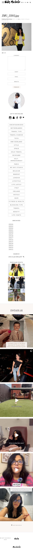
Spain (16, 148)
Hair (16, 198)
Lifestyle (16, 181)
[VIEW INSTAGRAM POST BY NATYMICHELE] (31, 345)
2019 (11, 234)
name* (16, 71)
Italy (16, 188)
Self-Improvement (16, 159)
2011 (11, 249)
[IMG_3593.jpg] (16, 36)
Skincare (17, 155)
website (16, 81)
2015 (11, 241)
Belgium (16, 171)
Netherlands (16, 128)
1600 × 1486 (15, 19)
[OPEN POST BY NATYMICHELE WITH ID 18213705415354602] (16, 365)
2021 (11, 230)
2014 (11, 243)
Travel (16, 208)
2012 (11, 247)
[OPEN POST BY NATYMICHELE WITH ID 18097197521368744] (16, 330)
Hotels (16, 194)
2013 (11, 245)
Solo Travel (16, 152)
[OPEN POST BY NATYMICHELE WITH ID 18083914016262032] (16, 400)
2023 (11, 226)
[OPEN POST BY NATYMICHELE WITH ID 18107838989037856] (16, 504)
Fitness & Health (16, 201)
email (16, 76)
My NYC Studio (16, 167)
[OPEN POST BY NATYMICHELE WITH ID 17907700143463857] (16, 435)
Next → (9, 22)
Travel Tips (16, 131)
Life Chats (16, 215)
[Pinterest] (5, 52)
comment (16, 55)
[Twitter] (2, 52)
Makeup (16, 174)
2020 (11, 232)
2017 (11, 238)
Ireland (16, 191)
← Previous (4, 22)
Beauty (16, 211)
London (16, 177)
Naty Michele (12, 2)
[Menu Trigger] (3, 2)
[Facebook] (3, 52)
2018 (11, 236)
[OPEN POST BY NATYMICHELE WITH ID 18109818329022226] (16, 469)
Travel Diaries (16, 135)
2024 (11, 224)
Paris (16, 164)
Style (16, 145)
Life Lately (16, 184)
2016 (11, 240)
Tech (16, 138)
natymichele (16, 315)
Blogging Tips (16, 205)
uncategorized (16, 124)
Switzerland (16, 141)
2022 (11, 228)
